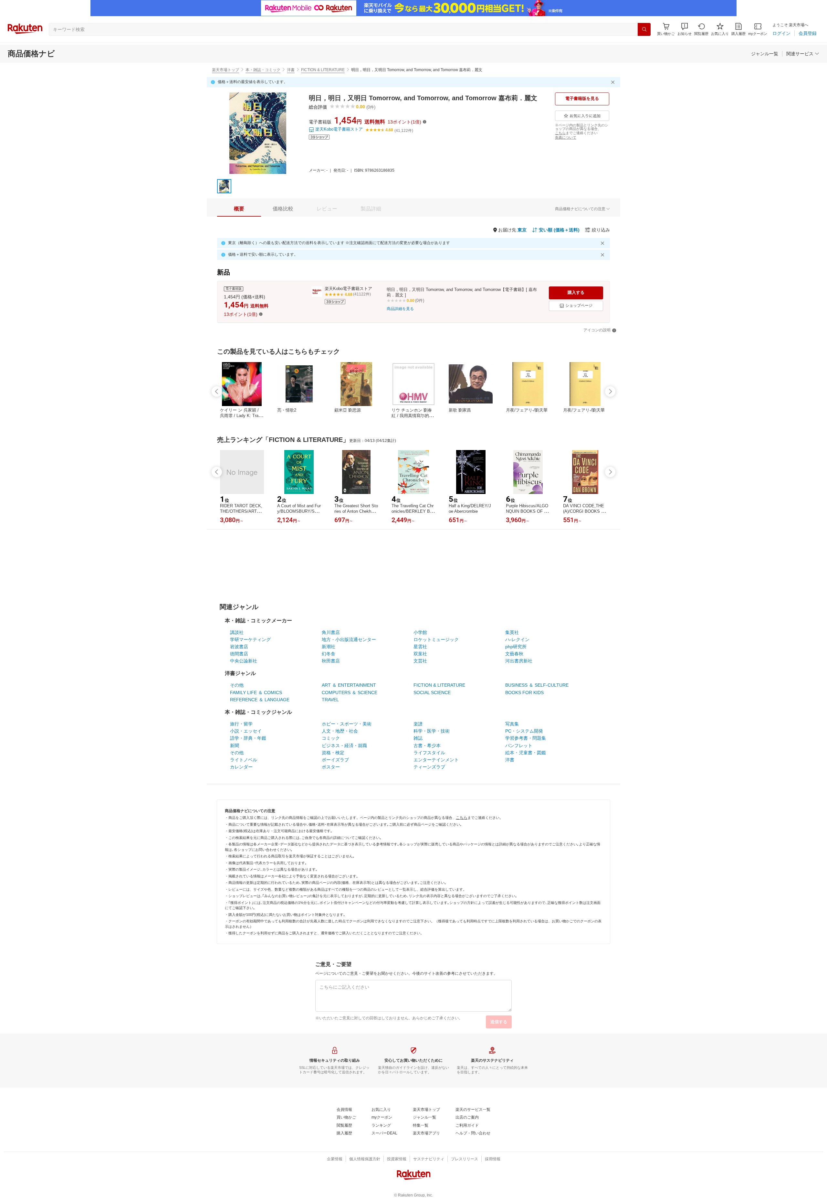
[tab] (239, 209)
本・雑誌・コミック (263, 70)
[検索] (644, 29)
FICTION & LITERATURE (323, 70)
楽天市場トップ (225, 70)
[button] (684, 29)
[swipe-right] (610, 391)
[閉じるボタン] (613, 82)
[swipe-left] (217, 391)
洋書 (291, 70)
